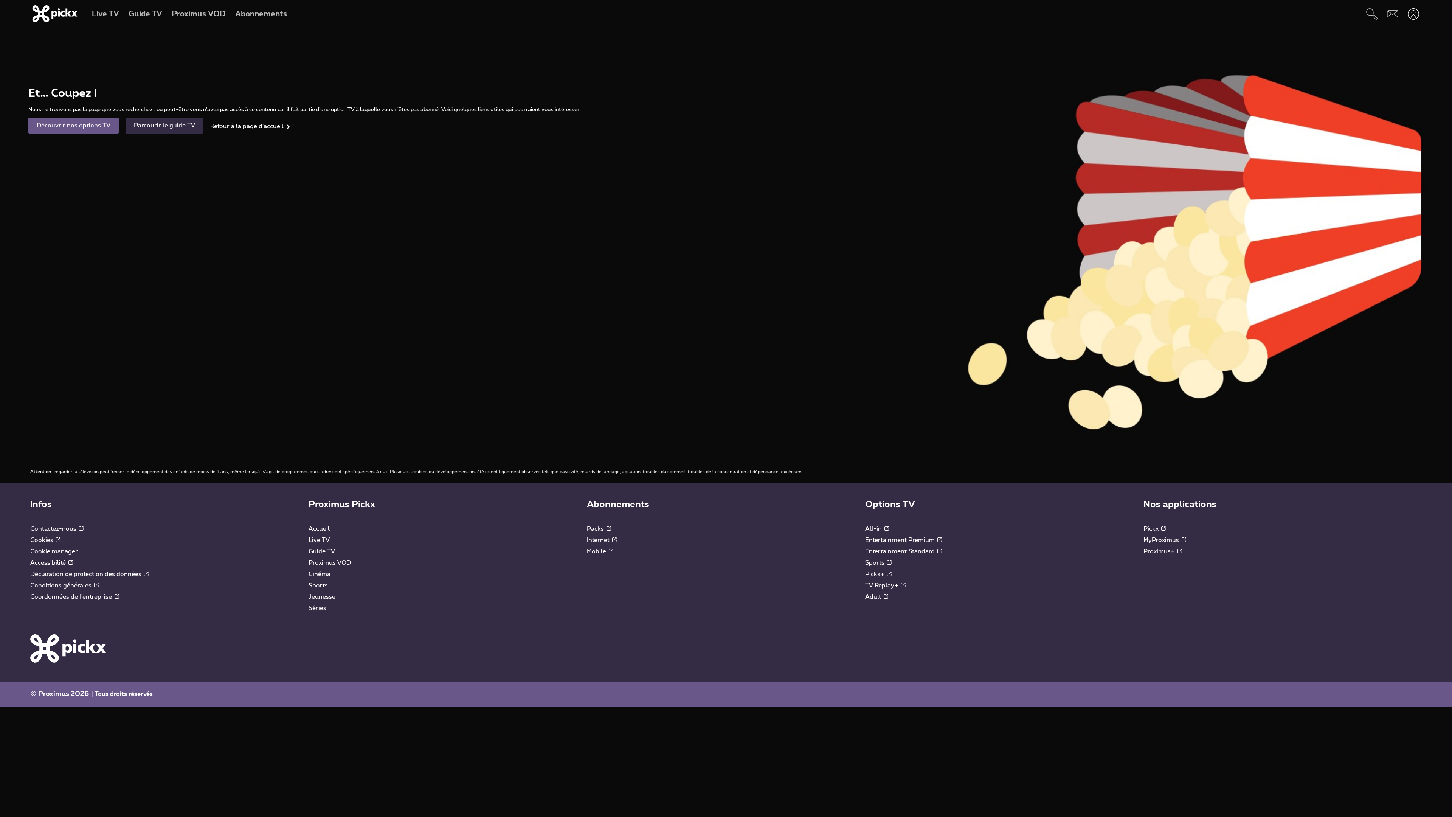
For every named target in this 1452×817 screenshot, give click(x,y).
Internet (599, 540)
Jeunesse (322, 597)
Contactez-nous (54, 529)
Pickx (1151, 529)
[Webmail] (1392, 13)
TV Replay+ (882, 585)
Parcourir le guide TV (164, 126)
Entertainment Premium (900, 540)
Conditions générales (61, 585)
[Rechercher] (1371, 13)
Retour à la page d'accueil (247, 126)
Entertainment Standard (900, 551)
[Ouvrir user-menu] (1413, 13)
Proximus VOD (330, 563)
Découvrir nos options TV (73, 126)
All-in (874, 529)
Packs (596, 529)
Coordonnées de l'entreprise (71, 597)
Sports (318, 585)
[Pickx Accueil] (68, 648)
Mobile (597, 551)
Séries (317, 608)
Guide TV (322, 551)
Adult (874, 597)
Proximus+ (1159, 551)
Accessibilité (48, 563)
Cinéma (319, 574)
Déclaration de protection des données (86, 574)
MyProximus (1162, 540)
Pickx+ (875, 574)
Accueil (319, 529)
